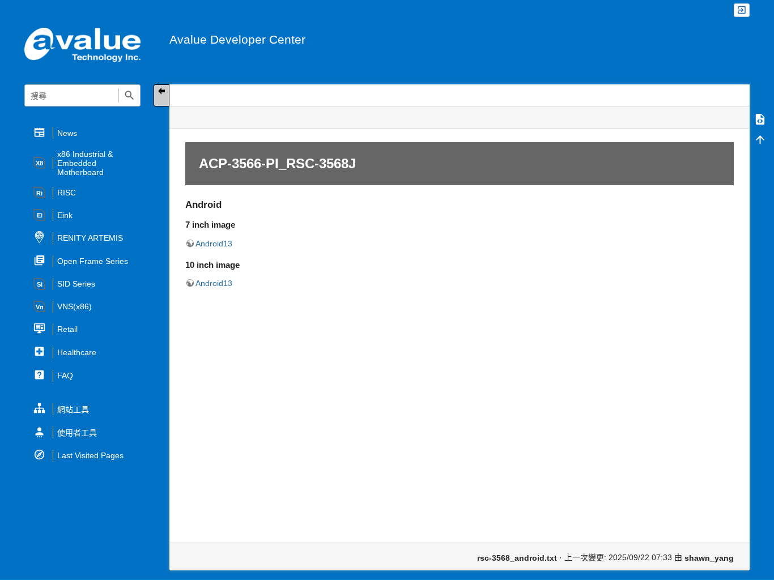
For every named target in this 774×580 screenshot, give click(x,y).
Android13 (213, 243)
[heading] (83, 132)
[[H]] (82, 44)
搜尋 (129, 95)
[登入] (742, 10)
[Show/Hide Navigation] (161, 95)
